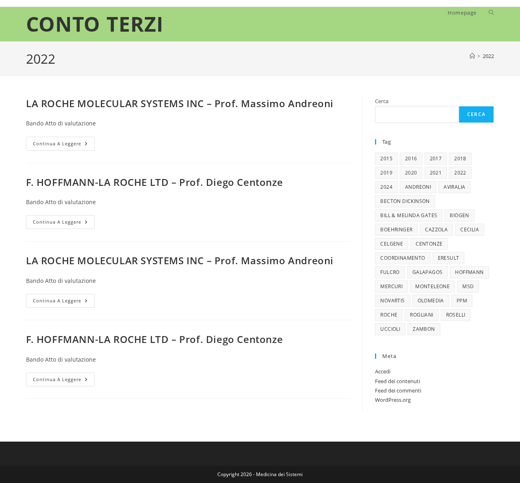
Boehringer (396, 229)
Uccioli (390, 329)
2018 (460, 158)
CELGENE (391, 243)
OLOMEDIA (431, 300)
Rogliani (421, 314)
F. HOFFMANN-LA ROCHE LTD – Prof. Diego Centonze (154, 182)
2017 (436, 158)
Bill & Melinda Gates (408, 215)
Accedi (382, 371)
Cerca (381, 101)
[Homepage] (472, 56)
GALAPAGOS (427, 272)
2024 (386, 186)
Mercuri (391, 286)
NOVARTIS (392, 300)
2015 (386, 158)
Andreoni (418, 186)
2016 (411, 158)
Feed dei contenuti (397, 381)
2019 (386, 172)
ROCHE (388, 314)
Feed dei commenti (398, 390)
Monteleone (432, 286)
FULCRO (389, 272)
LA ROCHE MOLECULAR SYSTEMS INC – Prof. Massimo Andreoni (180, 103)
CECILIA (469, 229)
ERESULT (448, 257)
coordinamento (402, 257)
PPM (462, 300)
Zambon (424, 329)
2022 (488, 56)
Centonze (429, 243)
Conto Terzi (95, 24)
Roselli (456, 314)
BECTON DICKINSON (404, 201)
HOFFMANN (469, 272)
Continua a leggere (64, 145)
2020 (411, 172)
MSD (468, 286)
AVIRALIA (454, 186)
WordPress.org (393, 399)
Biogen (459, 215)
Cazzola (436, 229)
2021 (436, 172)
